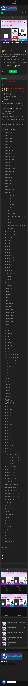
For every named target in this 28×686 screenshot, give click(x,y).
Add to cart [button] (7, 590)
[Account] (25, 13)
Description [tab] (4, 77)
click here (4, 554)
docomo (5, 664)
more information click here (12, 65)
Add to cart (13, 71)
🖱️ (21, 65)
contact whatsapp (19, 105)
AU (7, 565)
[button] (24, 22)
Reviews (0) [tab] (11, 77)
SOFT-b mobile (11, 565)
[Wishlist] (22, 13)
